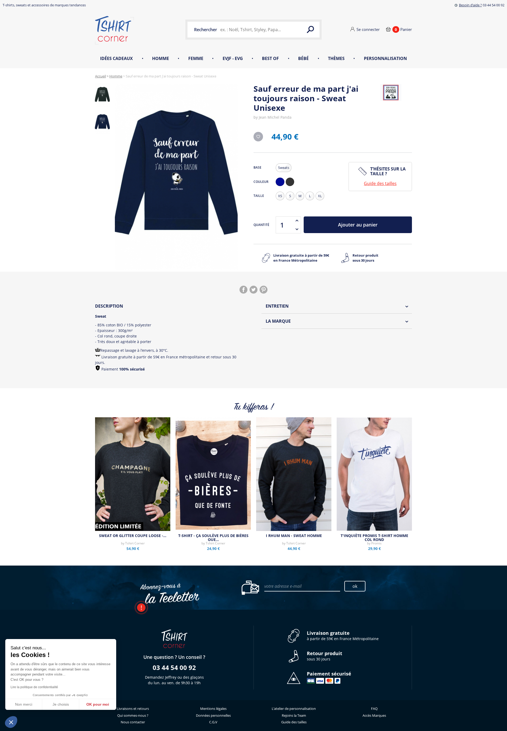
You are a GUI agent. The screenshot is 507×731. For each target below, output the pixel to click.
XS (280, 195)
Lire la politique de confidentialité (34, 687)
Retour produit (365, 258)
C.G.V (213, 722)
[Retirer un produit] (297, 229)
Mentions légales (213, 708)
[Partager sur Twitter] (253, 290)
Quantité (261, 225)
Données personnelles (213, 715)
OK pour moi (97, 704)
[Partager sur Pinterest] (263, 290)
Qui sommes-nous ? (132, 715)
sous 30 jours (324, 656)
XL (320, 195)
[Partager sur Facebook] (243, 290)
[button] (11, 722)
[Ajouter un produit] (297, 220)
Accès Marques (374, 715)
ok (355, 586)
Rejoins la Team (294, 715)
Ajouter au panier (358, 224)
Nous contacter (133, 722)
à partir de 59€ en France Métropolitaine (343, 635)
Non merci (23, 704)
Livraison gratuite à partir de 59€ (301, 258)
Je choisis (61, 704)
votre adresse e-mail (283, 586)
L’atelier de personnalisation (294, 708)
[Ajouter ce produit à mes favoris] (258, 136)
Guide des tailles (380, 183)
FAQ (374, 708)
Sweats (283, 167)
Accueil (100, 76)
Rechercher (205, 30)
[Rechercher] (310, 30)
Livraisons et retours (133, 708)
